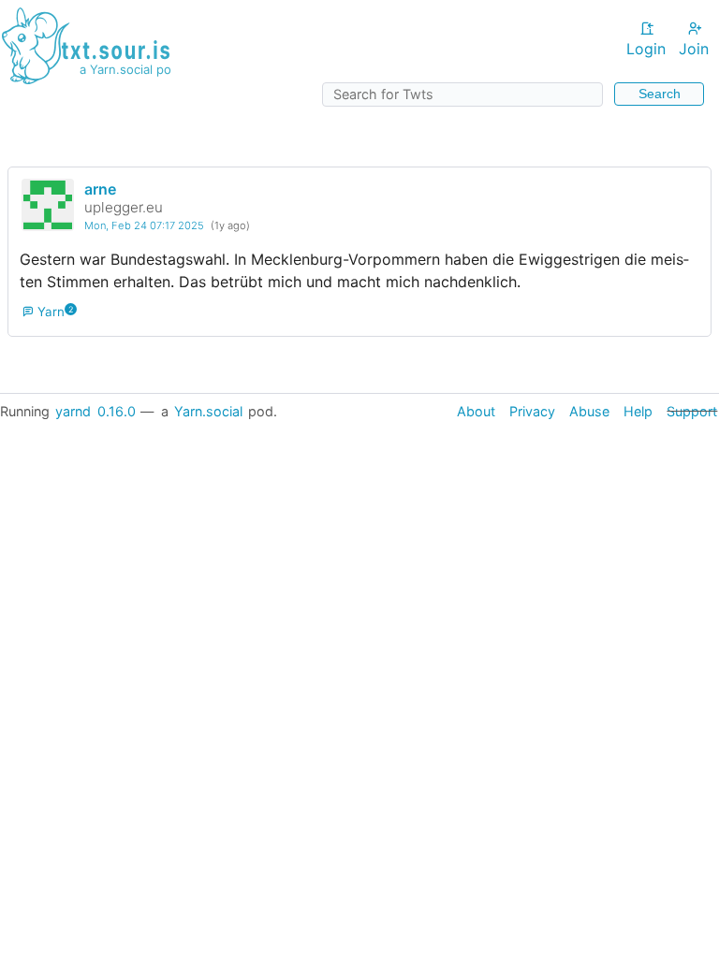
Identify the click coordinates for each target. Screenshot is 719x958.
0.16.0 (116, 411)
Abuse (589, 411)
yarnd (73, 411)
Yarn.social (208, 411)
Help (638, 411)
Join (694, 48)
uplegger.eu (123, 207)
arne (100, 189)
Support (692, 411)
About (476, 411)
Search (659, 93)
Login (646, 48)
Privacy (532, 411)
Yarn (50, 311)
